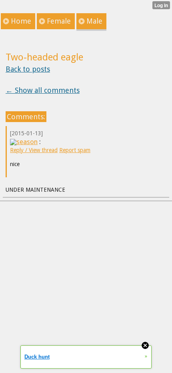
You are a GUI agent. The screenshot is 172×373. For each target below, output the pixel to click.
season (27, 142)
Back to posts (28, 69)
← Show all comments (43, 90)
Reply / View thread (34, 150)
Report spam (74, 150)
